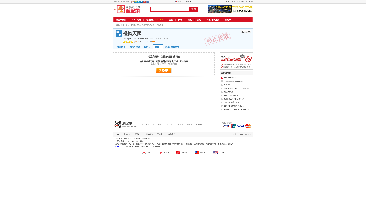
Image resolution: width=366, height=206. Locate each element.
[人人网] (141, 2)
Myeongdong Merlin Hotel (234, 81)
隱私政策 (149, 134)
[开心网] (144, 2)
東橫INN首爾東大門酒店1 (234, 106)
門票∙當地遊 (157, 125)
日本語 (166, 153)
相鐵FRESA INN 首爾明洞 (234, 99)
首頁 (117, 25)
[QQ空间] (135, 2)
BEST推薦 (136, 20)
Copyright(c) (120, 146)
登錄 (227, 2)
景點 (190, 20)
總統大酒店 (228, 92)
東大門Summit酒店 (231, 95)
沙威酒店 (227, 85)
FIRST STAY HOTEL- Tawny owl (236, 88)
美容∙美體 (168, 125)
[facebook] (147, 2)
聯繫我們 (138, 134)
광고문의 (232, 134)
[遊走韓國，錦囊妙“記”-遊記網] (126, 9)
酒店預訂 (145, 125)
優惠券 (228, 20)
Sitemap (247, 134)
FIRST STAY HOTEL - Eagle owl (236, 110)
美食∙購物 (179, 125)
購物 (180, 20)
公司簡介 (126, 134)
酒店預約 (150, 20)
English (221, 153)
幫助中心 (249, 2)
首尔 (127, 25)
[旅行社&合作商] (236, 69)
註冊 (233, 2)
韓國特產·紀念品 (148, 25)
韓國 (156, 20)
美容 (199, 20)
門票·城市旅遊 (213, 20)
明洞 (133, 25)
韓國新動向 (121, 20)
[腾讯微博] (138, 2)
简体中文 (184, 153)
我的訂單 (240, 2)
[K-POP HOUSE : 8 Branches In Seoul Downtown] (230, 9)
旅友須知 (199, 125)
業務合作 (160, 134)
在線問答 (171, 134)
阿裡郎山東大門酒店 (232, 102)
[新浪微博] (132, 2)
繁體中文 (203, 153)
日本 (161, 20)
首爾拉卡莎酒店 (230, 78)
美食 (171, 20)
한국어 (149, 153)
